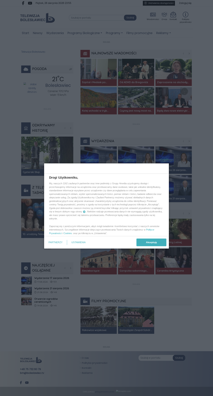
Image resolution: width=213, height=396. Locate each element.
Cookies (67, 233)
